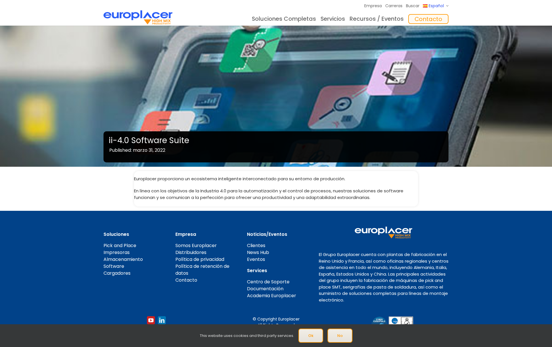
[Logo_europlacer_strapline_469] (137, 13)
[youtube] (151, 320)
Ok (310, 335)
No (340, 335)
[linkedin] (162, 320)
